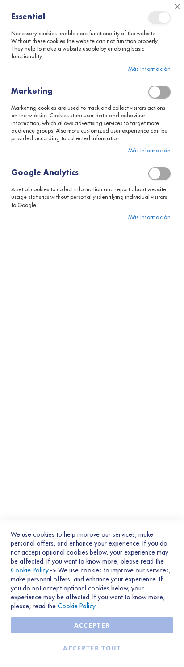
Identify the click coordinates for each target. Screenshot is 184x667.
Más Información (149, 69)
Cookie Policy (30, 570)
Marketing (159, 92)
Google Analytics (159, 173)
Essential (159, 17)
